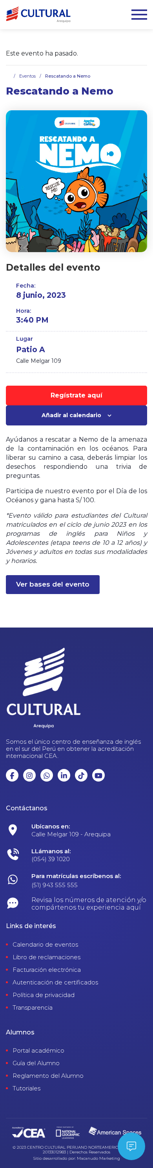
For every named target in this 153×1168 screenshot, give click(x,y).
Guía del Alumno (36, 1063)
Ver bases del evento (52, 584)
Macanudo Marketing (98, 1158)
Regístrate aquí (76, 395)
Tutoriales (26, 1088)
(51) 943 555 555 (54, 885)
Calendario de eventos (45, 944)
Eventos (27, 76)
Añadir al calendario (71, 415)
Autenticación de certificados (55, 982)
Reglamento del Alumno (48, 1075)
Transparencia (33, 1007)
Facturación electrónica (47, 969)
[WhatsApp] (89, 832)
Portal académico (38, 1050)
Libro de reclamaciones (46, 957)
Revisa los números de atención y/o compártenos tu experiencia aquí (88, 903)
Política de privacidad (44, 995)
